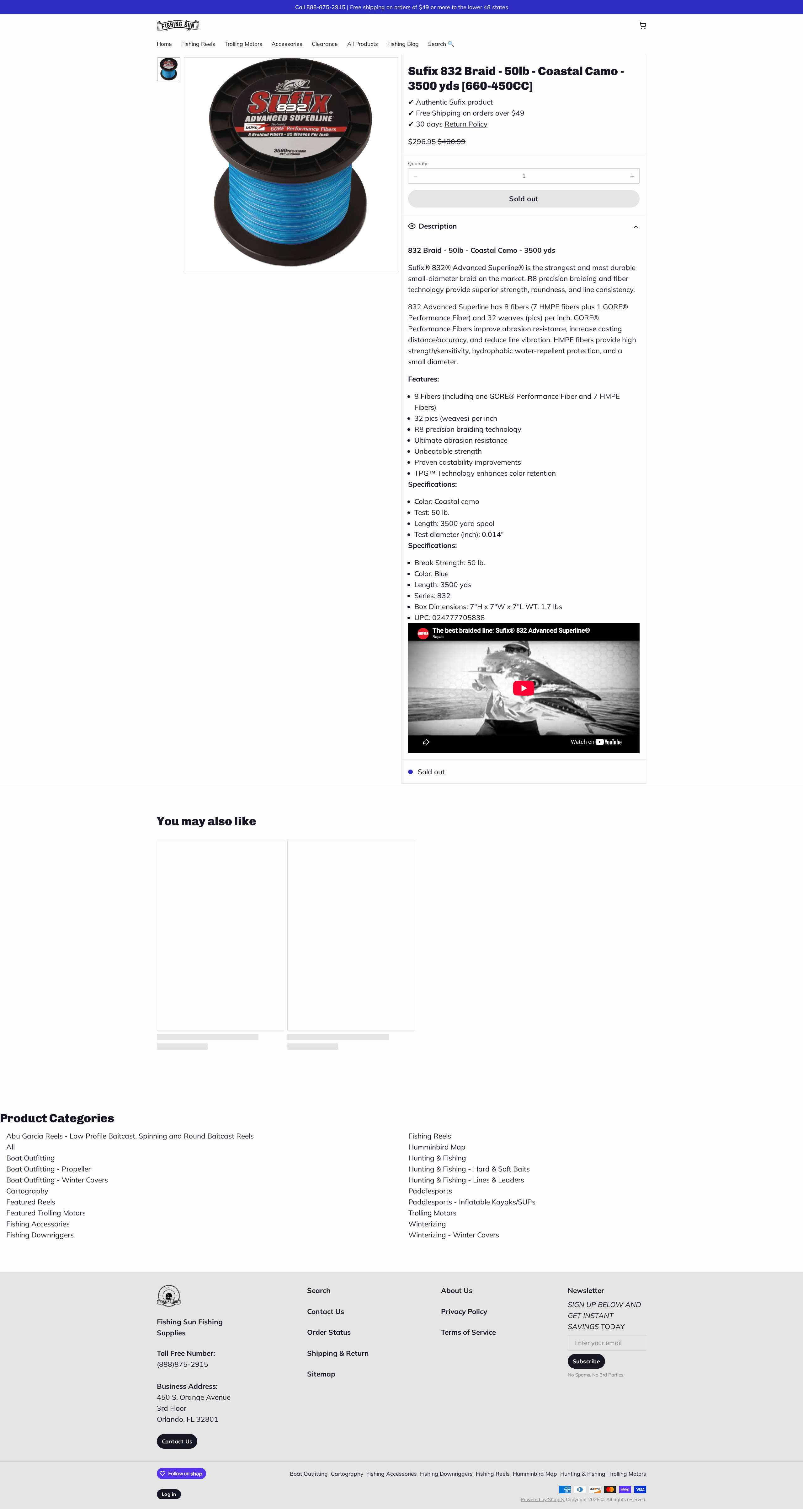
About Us (456, 1290)
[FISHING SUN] (178, 25)
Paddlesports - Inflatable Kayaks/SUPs (471, 1201)
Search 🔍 (441, 43)
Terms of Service (468, 1332)
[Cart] (639, 25)
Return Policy (465, 123)
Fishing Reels (198, 43)
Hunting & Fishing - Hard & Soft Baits (469, 1168)
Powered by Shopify (543, 1499)
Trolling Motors (243, 43)
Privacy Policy (464, 1311)
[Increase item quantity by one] (632, 176)
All (10, 1146)
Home (164, 43)
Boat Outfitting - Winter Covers (57, 1179)
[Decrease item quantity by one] (415, 176)
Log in (169, 1494)
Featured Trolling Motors (46, 1212)
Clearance (325, 43)
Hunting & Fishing (437, 1157)
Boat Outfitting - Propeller (48, 1168)
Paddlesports (430, 1190)
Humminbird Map (436, 1146)
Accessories (287, 43)
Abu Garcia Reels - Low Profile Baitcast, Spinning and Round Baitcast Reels (130, 1135)
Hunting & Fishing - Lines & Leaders (466, 1179)
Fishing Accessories (38, 1223)
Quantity (417, 163)
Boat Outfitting (30, 1157)
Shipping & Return (338, 1353)
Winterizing (427, 1223)
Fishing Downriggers (40, 1234)
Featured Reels (30, 1201)
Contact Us (177, 1441)
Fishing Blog (403, 43)
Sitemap (321, 1373)
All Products (362, 43)
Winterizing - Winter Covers (453, 1234)
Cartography (27, 1190)
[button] (524, 199)
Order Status (329, 1332)
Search (319, 1290)
